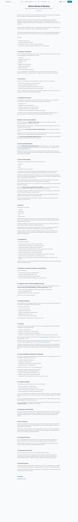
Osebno (21, 1)
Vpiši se (70, 1)
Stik (48, 1)
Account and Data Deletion (22, 148)
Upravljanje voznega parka (28, 1)
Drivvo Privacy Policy (44, 337)
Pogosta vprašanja (44, 1)
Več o (39, 1)
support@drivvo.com (21, 478)
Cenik (35, 1)
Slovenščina (63, 1)
